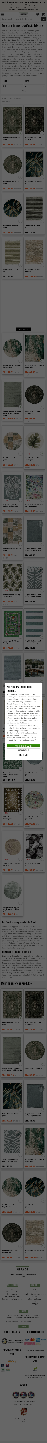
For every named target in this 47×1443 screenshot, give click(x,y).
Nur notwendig (23, 750)
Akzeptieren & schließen (23, 745)
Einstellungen (23, 755)
